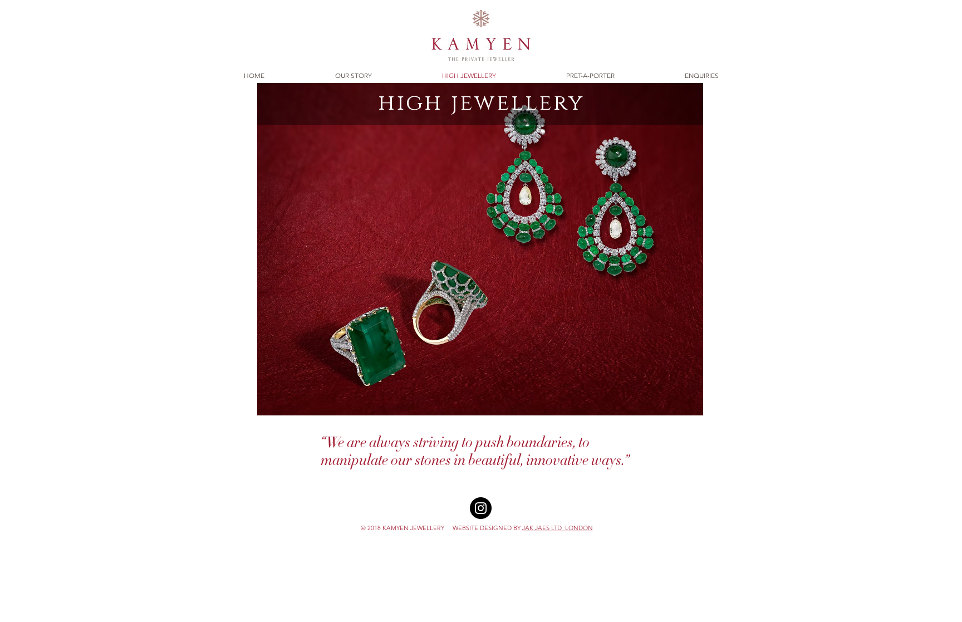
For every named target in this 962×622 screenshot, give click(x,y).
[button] (480, 249)
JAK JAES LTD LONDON (557, 528)
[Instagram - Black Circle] (481, 508)
